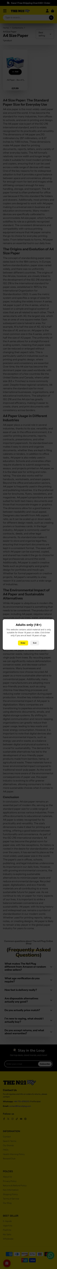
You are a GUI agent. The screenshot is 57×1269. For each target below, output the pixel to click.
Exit (34, 643)
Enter (23, 643)
